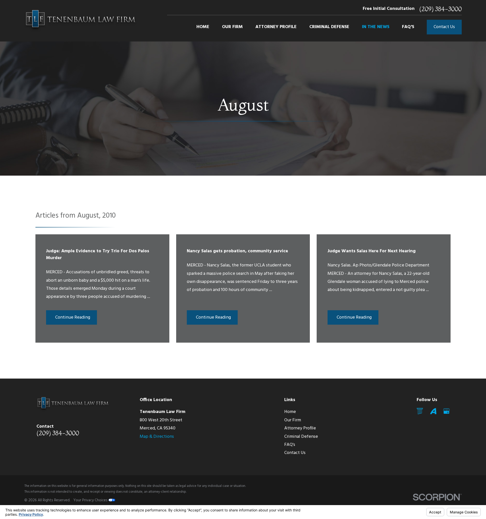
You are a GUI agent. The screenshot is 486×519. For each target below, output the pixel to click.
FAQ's (289, 444)
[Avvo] (433, 411)
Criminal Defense (301, 436)
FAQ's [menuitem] (408, 27)
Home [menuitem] (202, 27)
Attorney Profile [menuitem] (276, 27)
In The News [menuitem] (375, 27)
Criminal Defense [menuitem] (329, 27)
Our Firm (292, 420)
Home (290, 412)
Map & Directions (157, 436)
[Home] (80, 21)
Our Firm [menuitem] (232, 27)
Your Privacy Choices (91, 500)
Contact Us (444, 27)
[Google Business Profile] (446, 411)
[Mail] (420, 411)
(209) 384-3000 (440, 9)
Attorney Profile (300, 428)
